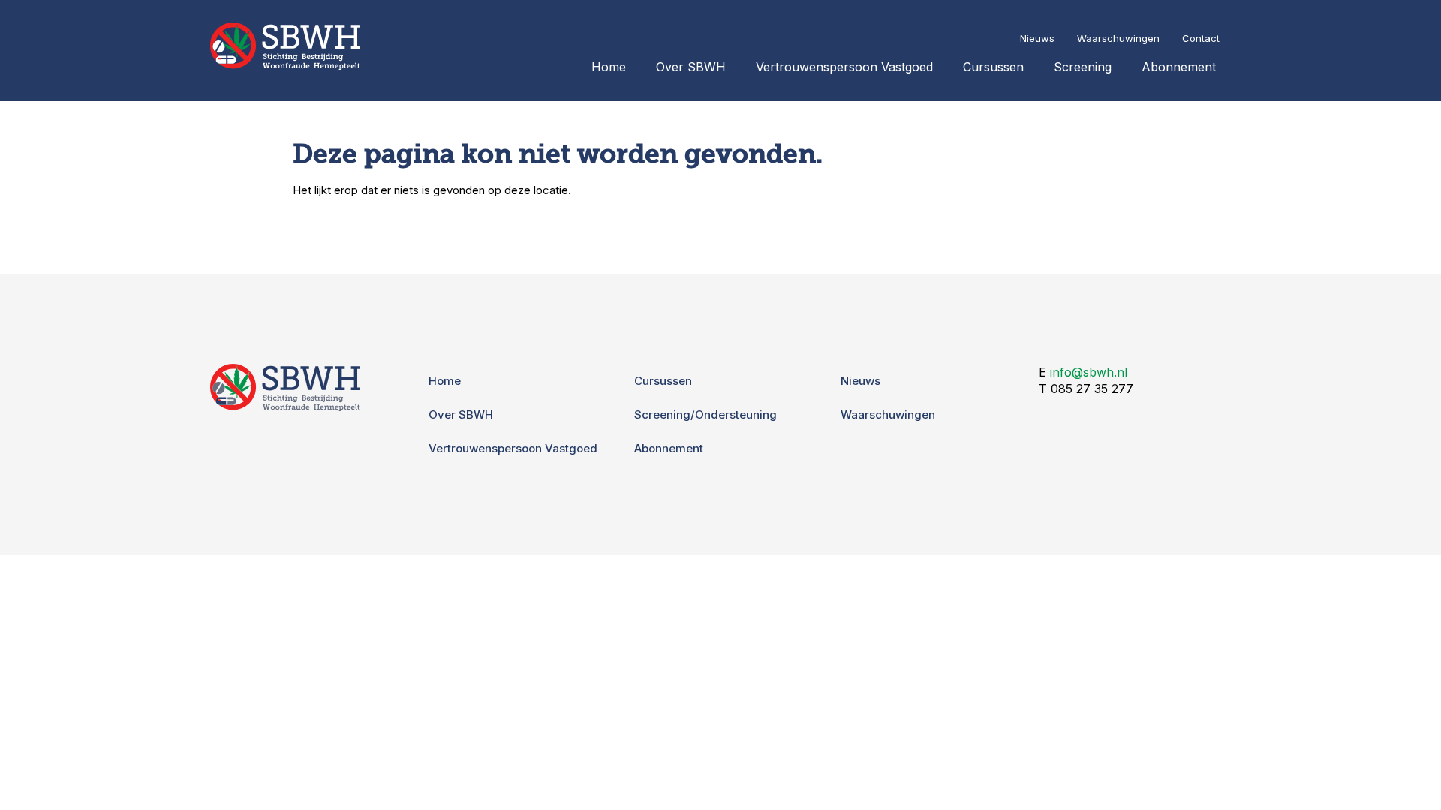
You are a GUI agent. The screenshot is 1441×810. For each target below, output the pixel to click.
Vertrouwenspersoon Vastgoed (844, 66)
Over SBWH (691, 66)
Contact (1201, 38)
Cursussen (993, 66)
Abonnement (1179, 66)
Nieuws (1037, 38)
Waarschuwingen (1118, 38)
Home (608, 66)
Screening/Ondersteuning (705, 414)
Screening (1083, 66)
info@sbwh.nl (1088, 372)
